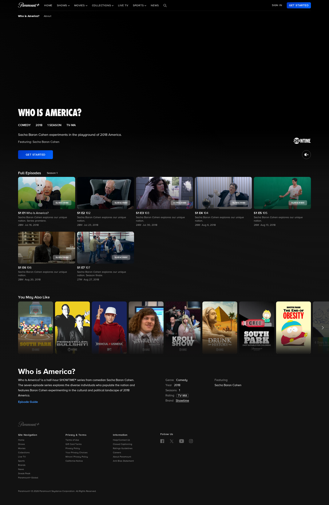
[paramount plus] (29, 5)
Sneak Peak (24, 473)
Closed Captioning (122, 444)
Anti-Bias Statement (123, 461)
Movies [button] (80, 5)
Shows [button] (62, 5)
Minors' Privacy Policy (76, 457)
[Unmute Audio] (306, 154)
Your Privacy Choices (76, 453)
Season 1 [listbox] (52, 173)
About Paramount (122, 457)
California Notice (74, 461)
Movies (22, 448)
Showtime (182, 400)
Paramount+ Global (28, 478)
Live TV (123, 5)
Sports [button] (139, 5)
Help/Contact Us (121, 440)
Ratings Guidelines (123, 448)
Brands (22, 465)
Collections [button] (102, 5)
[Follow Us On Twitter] (171, 441)
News (155, 5)
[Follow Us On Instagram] (191, 441)
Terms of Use (72, 440)
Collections (24, 453)
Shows (21, 444)
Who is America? (28, 16)
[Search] (165, 5)
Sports (21, 461)
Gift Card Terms (73, 444)
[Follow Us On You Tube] (181, 441)
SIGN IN (277, 5)
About (47, 16)
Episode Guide (28, 401)
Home (48, 5)
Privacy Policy (72, 448)
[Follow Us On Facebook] (162, 441)
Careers (117, 453)
